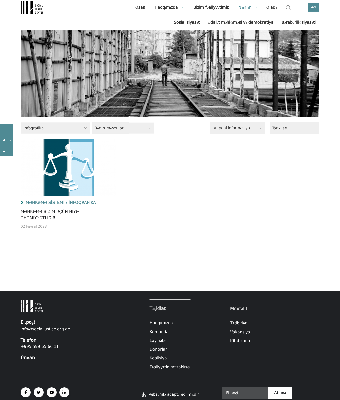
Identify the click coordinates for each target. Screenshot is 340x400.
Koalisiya (158, 358)
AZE (314, 7)
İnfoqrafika (82, 202)
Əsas (140, 7)
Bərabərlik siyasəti (299, 22)
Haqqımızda (166, 7)
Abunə (280, 392)
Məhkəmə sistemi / (46, 202)
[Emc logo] (33, 7)
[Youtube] (52, 392)
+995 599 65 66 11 (40, 346)
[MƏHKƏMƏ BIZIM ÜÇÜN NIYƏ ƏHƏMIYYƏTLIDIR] (68, 167)
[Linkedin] (64, 392)
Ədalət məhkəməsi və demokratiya (241, 22)
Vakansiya (240, 332)
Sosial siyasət (187, 22)
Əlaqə (271, 7)
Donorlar (158, 349)
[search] (288, 7)
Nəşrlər (244, 7)
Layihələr (158, 340)
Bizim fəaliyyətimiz (211, 7)
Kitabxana (240, 341)
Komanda (159, 331)
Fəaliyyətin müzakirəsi (170, 367)
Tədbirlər (238, 323)
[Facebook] (26, 392)
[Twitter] (39, 392)
